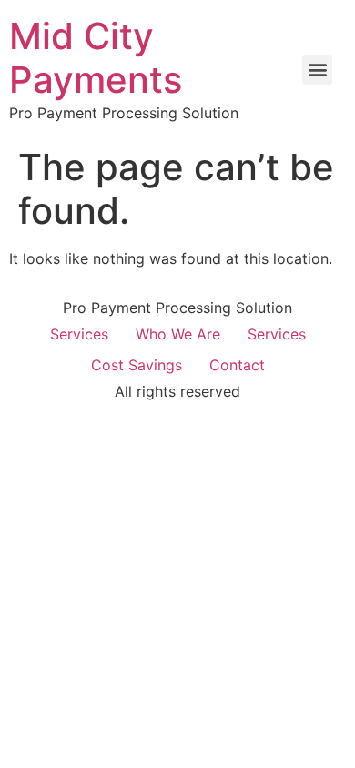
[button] (317, 70)
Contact (237, 365)
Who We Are (178, 334)
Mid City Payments (95, 58)
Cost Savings (136, 365)
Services (79, 334)
